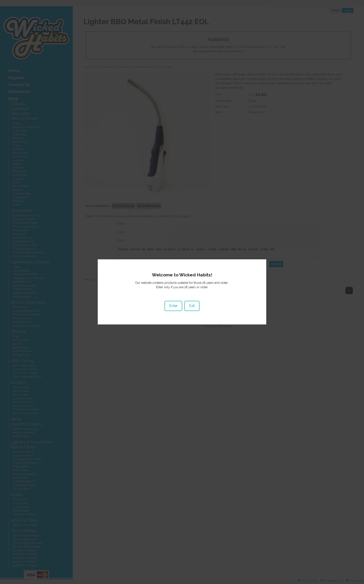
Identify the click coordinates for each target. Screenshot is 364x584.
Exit (192, 306)
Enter (173, 306)
